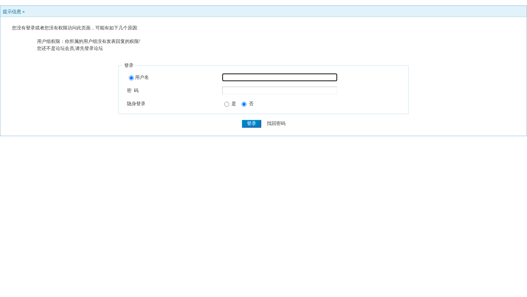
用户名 (142, 77)
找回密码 (276, 123)
